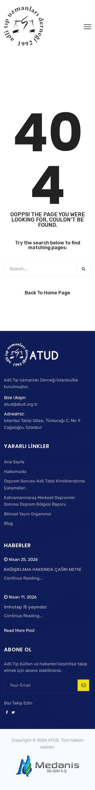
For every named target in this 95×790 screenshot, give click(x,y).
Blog (8, 523)
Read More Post (19, 630)
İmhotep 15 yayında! (25, 607)
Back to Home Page (47, 293)
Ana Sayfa (14, 461)
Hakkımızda (15, 471)
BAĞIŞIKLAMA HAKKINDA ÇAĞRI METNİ (42, 569)
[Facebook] (7, 713)
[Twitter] (12, 713)
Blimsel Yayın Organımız (27, 513)
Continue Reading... (23, 578)
